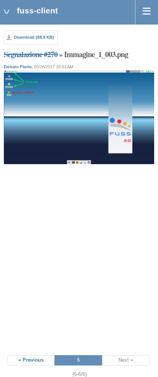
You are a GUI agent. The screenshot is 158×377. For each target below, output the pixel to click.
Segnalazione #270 (31, 54)
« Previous (31, 360)
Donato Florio (18, 66)
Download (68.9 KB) (34, 37)
